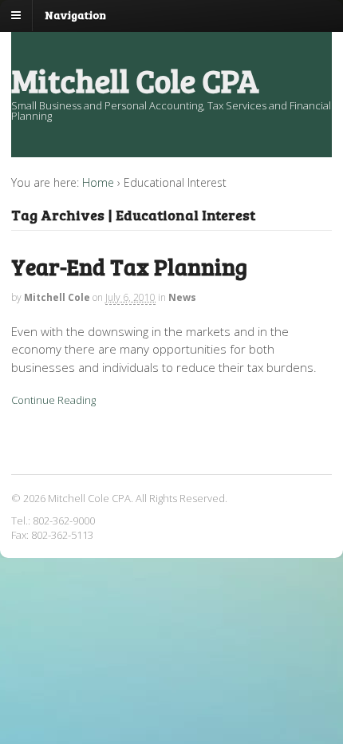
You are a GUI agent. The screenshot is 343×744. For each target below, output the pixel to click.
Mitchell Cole (57, 297)
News (182, 297)
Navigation (75, 14)
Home (98, 182)
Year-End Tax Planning (129, 266)
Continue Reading (53, 400)
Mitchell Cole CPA (135, 79)
